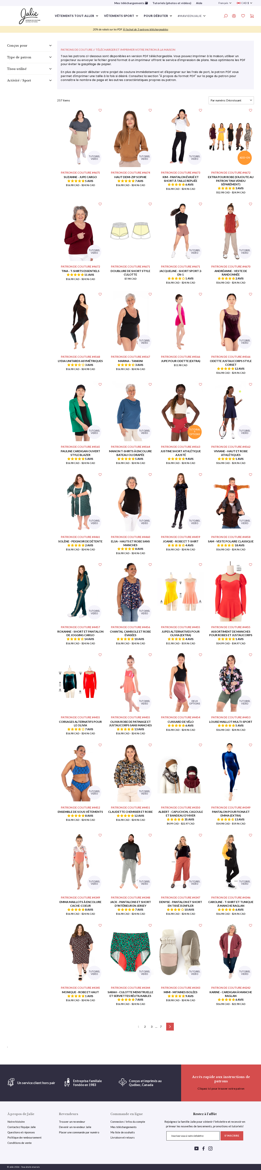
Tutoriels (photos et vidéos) (172, 3)
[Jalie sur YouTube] (196, 1148)
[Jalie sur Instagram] (210, 1148)
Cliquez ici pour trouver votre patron (221, 1088)
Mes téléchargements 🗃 (131, 3)
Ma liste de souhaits (122, 1132)
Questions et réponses (21, 1132)
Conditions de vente (19, 1142)
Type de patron (19, 57)
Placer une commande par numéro (79, 1132)
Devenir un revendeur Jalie (75, 1127)
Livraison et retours (122, 1137)
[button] (76, 181)
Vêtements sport (119, 15)
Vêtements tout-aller (74, 15)
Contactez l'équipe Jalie (21, 1127)
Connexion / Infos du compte (127, 1121)
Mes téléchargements (123, 1127)
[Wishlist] (243, 16)
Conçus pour (17, 45)
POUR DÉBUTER (156, 15)
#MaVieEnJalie (190, 15)
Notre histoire (16, 1121)
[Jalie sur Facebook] (203, 1148)
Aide (199, 3)
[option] (130, 29)
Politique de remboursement (24, 1137)
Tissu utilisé (17, 69)
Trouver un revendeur (72, 1121)
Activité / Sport (19, 80)
